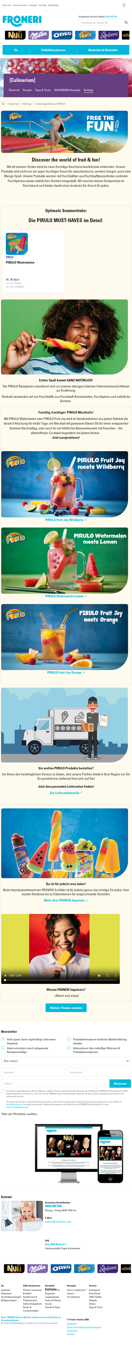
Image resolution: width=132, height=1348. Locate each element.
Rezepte (33, 5)
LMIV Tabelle (95, 1296)
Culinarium (14, 103)
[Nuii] (15, 35)
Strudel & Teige (52, 1307)
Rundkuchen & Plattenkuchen (30, 1298)
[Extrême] (108, 35)
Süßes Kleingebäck (32, 1303)
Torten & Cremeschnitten (30, 1309)
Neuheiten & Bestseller (103, 50)
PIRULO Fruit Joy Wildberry (64, 520)
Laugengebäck (52, 1296)
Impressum (72, 1330)
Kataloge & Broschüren (95, 1291)
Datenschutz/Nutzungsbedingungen (84, 1327)
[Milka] (38, 35)
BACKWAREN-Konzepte (67, 90)
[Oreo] (62, 35)
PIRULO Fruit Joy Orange (64, 672)
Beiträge (88, 90)
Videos (92, 1303)
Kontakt (43, 5)
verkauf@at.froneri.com (16, 1104)
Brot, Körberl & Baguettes (52, 1291)
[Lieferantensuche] (124, 5)
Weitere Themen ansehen (66, 1008)
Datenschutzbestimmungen (17, 1107)
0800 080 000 (111, 16)
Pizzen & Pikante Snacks (53, 1302)
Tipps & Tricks (43, 90)
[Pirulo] (85, 35)
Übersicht (14, 90)
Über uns (7, 5)
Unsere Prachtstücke (73, 1295)
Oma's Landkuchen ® (77, 1289)
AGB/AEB (72, 1323)
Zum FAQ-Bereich (55, 1244)
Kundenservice (20, 5)
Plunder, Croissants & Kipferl (32, 1291)
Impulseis (5, 1289)
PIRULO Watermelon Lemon (64, 596)
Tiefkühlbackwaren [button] (53, 50)
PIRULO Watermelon (20, 262)
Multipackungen (9, 1300)
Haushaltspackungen (11, 1296)
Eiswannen (6, 1293)
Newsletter (53, 5)
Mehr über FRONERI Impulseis (64, 900)
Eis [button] (16, 50)
